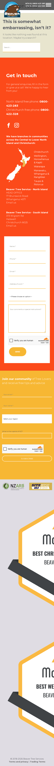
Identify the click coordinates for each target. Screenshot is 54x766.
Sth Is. (35, 6)
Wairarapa (39, 166)
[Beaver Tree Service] (14, 9)
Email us (11, 202)
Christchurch (41, 152)
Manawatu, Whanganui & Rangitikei (41, 173)
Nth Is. (35, 3)
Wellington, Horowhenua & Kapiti (41, 159)
